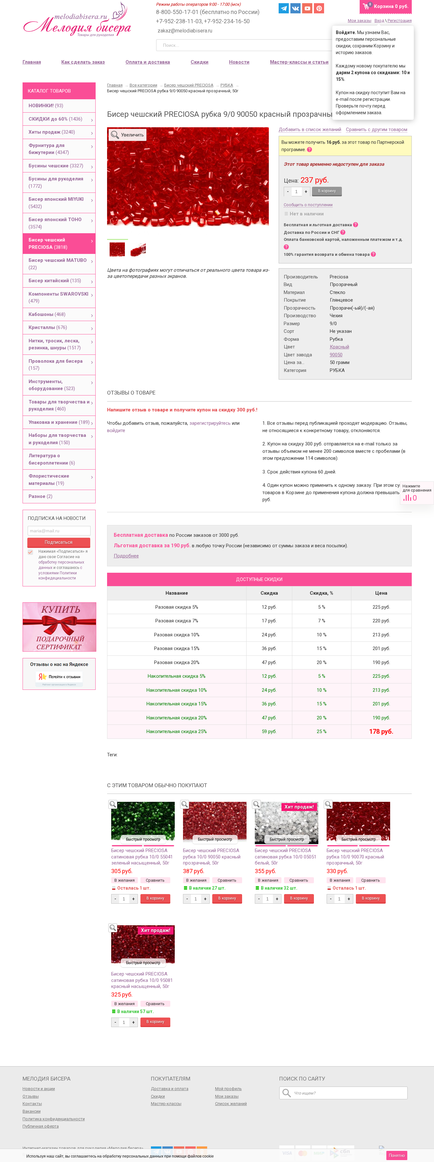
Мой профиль (228, 1088)
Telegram (284, 8)
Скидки (199, 62)
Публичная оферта (41, 1126)
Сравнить (417, 493)
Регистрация (400, 20)
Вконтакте (295, 8)
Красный (339, 347)
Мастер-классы (166, 1103)
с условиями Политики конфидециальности (60, 573)
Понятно (397, 1155)
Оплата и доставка (147, 62)
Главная (32, 62)
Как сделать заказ (83, 62)
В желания (124, 880)
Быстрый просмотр (143, 839)
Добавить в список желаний (310, 129)
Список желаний (231, 1103)
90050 (336, 355)
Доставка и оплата (169, 1088)
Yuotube (307, 8)
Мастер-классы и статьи (299, 62)
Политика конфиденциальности (54, 1118)
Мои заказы (359, 20)
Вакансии (32, 1111)
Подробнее (126, 556)
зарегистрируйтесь (210, 423)
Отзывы (31, 1096)
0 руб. (391, 6)
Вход (379, 20)
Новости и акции (39, 1088)
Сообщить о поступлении (308, 204)
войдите (116, 430)
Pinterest (319, 8)
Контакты (32, 1103)
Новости (239, 62)
